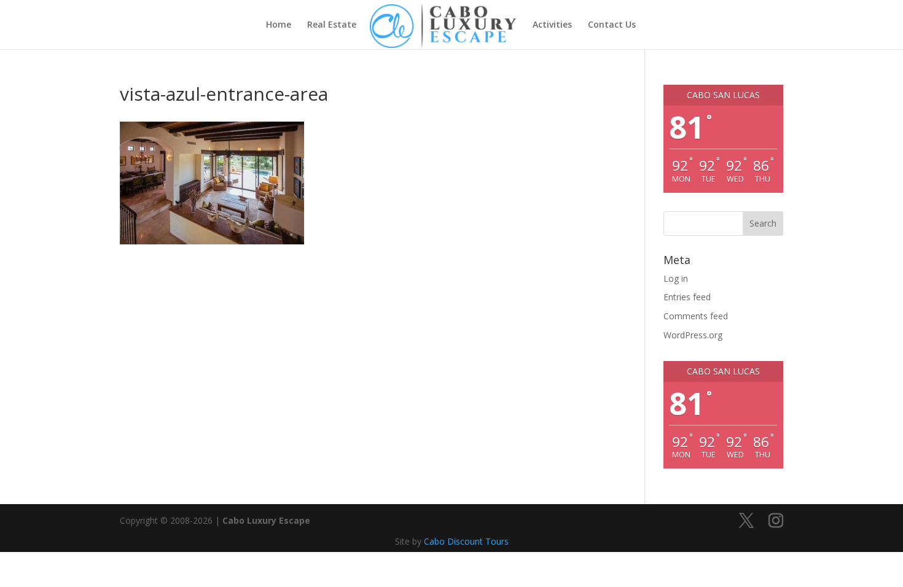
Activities (552, 25)
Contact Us (612, 25)
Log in (675, 278)
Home (278, 25)
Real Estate (331, 25)
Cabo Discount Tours (466, 541)
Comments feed (695, 316)
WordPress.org (692, 335)
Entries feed (687, 297)
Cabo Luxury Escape (266, 520)
